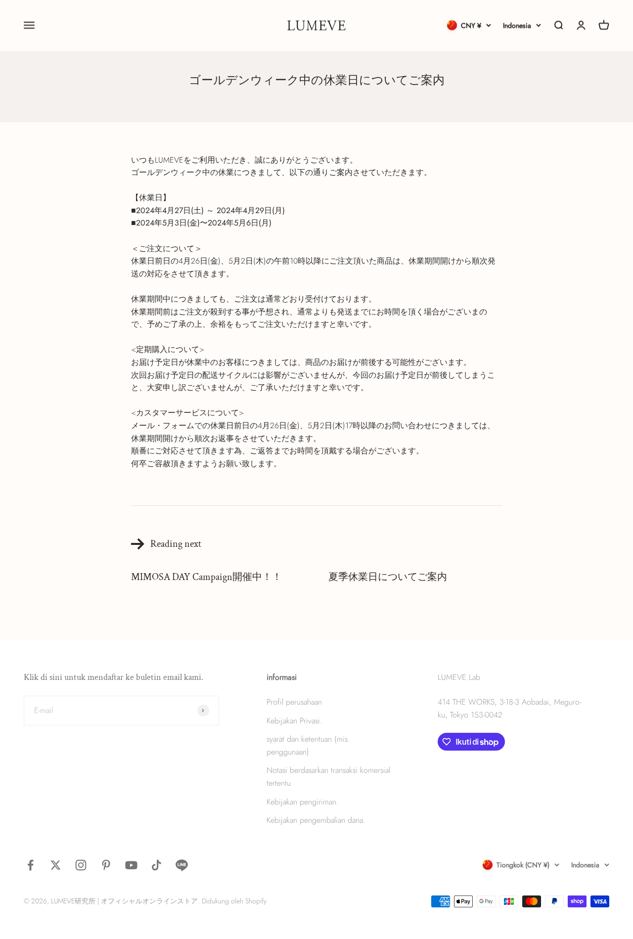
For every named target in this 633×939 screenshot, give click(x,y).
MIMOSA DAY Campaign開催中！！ (206, 577)
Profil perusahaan (294, 702)
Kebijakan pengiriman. (303, 801)
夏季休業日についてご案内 (387, 577)
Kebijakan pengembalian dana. (316, 820)
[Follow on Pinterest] (106, 865)
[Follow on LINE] (181, 865)
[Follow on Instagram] (81, 865)
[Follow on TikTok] (156, 865)
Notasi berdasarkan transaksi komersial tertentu (328, 776)
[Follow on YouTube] (131, 865)
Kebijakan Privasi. (294, 720)
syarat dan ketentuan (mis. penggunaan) (308, 745)
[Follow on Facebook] (30, 865)
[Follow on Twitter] (55, 865)
